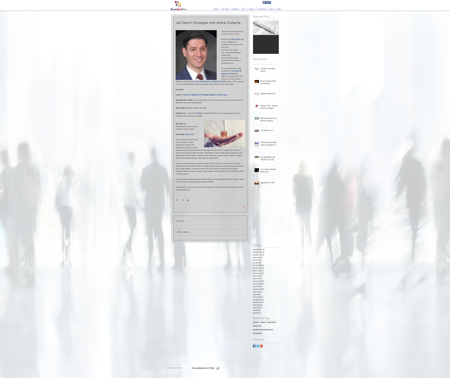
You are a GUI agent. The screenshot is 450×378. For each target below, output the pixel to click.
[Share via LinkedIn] (188, 200)
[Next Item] (275, 28)
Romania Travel (257, 326)
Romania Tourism (271, 322)
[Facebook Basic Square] (254, 346)
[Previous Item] (257, 28)
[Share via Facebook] (177, 200)
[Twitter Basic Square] (258, 346)
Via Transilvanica (257, 333)
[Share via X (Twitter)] (182, 200)
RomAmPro (256, 322)
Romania (263, 322)
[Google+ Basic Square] (261, 346)
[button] (251, 9)
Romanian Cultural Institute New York (263, 330)
